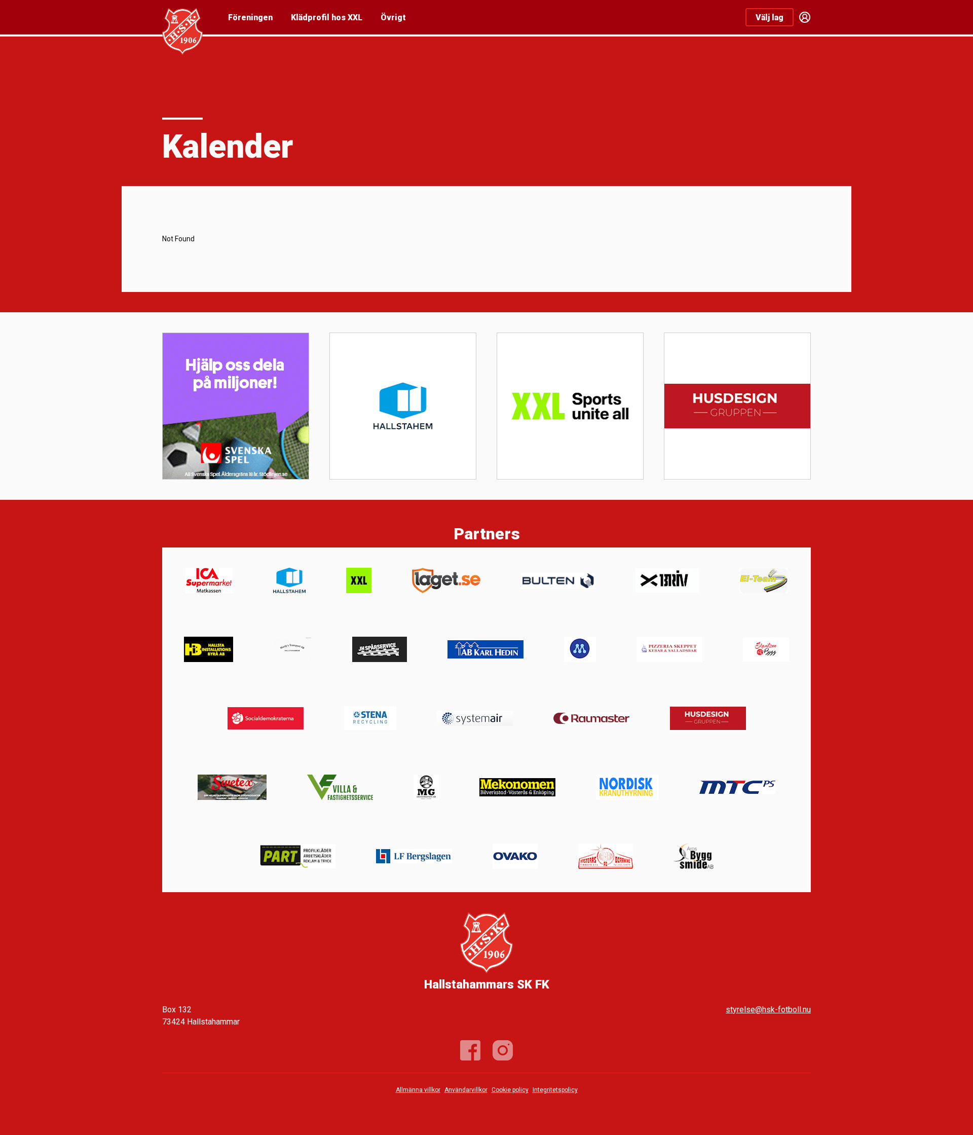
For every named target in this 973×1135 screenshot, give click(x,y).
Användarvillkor (466, 1089)
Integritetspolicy (555, 1089)
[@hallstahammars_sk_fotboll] (503, 1050)
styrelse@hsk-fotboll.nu (768, 1009)
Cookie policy (510, 1089)
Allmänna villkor (418, 1089)
